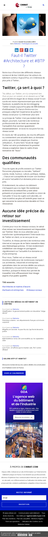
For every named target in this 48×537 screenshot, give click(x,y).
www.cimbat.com (10, 513)
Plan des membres (9, 519)
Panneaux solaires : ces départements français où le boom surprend (23, 320)
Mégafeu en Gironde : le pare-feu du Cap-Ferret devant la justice (22, 329)
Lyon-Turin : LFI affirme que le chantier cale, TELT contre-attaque (21, 348)
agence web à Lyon (34, 516)
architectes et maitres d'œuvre (17, 286)
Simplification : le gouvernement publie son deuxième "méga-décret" (24, 311)
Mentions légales (37, 519)
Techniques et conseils (30, 44)
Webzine (17, 44)
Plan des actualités (23, 519)
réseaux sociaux (35, 290)
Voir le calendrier (14, 373)
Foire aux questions (13, 521)
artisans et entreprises (14, 290)
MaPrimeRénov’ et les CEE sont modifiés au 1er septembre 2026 (23, 338)
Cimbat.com (31, 466)
